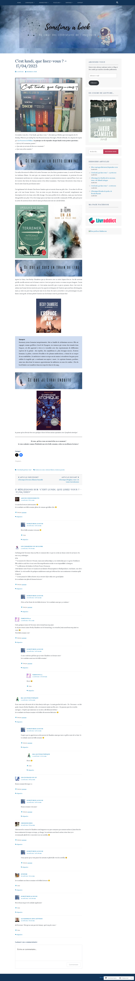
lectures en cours (40, 470)
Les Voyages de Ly (29, 777)
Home (19, 2)
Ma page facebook (99, 205)
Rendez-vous (43, 2)
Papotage (69, 2)
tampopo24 (26, 618)
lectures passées (60, 470)
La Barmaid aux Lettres (32, 919)
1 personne (24, 512)
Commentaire (73, 964)
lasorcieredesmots (30, 498)
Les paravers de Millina (32, 546)
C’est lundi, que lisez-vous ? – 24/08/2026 (103, 173)
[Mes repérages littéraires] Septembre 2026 (104, 167)
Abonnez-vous (97, 62)
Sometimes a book (32, 71)
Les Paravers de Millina (25, 141)
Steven (24, 874)
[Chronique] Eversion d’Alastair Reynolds (30, 478)
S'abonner (94, 83)
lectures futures (50, 470)
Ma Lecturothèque (29, 698)
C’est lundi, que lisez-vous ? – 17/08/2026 (103, 186)
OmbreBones (27, 823)
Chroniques (29, 2)
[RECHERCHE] (117, 2)
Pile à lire (56, 2)
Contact (80, 2)
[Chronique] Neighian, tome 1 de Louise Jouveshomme (69, 479)
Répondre (19, 517)
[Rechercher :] (98, 152)
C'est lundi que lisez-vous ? (24, 470)
